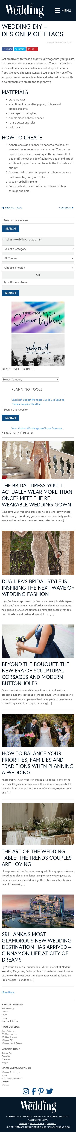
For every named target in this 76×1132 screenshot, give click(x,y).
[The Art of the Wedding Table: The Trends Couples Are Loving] (38, 824)
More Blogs (8, 992)
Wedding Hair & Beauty (12, 1043)
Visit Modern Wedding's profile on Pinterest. (37, 428)
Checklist (16, 399)
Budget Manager (32, 399)
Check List (6, 1059)
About (4, 1075)
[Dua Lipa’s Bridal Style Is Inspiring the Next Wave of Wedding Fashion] (38, 553)
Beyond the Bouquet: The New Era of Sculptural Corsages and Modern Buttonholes (35, 674)
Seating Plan (7, 1053)
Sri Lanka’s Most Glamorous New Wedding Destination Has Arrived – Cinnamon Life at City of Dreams (37, 947)
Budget (5, 1062)
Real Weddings (8, 1008)
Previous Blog (13, 207)
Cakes (4, 1015)
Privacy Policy (37, 1123)
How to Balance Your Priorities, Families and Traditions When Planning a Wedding (38, 763)
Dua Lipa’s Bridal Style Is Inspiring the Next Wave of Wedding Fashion (38, 587)
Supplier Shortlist (31, 404)
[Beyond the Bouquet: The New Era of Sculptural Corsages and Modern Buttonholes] (38, 641)
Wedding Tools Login (11, 1072)
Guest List (49, 399)
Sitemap (5, 1085)
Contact (5, 1082)
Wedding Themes (9, 1037)
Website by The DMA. (38, 1120)
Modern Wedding (38, 1106)
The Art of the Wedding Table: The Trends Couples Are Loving (37, 857)
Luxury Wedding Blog (35, 1127)
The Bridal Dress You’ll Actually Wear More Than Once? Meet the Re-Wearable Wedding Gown (37, 495)
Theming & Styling (10, 1021)
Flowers (5, 1018)
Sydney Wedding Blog (59, 1127)
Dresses (5, 1011)
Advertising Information (12, 1078)
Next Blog (65, 207)
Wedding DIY (7, 1040)
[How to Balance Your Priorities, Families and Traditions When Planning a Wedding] (38, 731)
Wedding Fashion (9, 1034)
